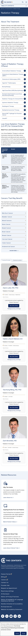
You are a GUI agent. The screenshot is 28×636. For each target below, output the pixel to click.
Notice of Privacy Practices (10, 596)
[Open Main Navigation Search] (22, 2)
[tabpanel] (14, 363)
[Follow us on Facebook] (2, 616)
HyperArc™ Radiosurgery (9, 83)
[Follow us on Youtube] (10, 616)
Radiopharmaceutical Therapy (10, 110)
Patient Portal (5, 574)
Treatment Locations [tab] (17, 260)
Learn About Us (7, 497)
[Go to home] (7, 2)
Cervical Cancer (7, 239)
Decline (17, 633)
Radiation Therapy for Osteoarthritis (12, 99)
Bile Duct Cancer (7, 213)
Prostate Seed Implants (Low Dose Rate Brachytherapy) (12, 94)
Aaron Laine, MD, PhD (10, 288)
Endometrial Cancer (8, 246)
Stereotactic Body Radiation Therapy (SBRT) (12, 74)
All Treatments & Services (9, 8)
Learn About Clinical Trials (11, 548)
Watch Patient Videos (9, 521)
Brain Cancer (6, 231)
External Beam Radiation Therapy (11, 71)
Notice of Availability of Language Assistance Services (12, 600)
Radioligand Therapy (8, 106)
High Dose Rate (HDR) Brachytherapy (12, 90)
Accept (23, 633)
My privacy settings (7, 591)
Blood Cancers (6, 220)
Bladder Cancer (7, 217)
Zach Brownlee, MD (10, 441)
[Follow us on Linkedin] (19, 616)
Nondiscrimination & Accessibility (12, 604)
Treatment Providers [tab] (6, 260)
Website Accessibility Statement (11, 609)
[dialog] (14, 629)
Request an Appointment (9, 588)
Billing (3, 577)
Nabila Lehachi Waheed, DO (13, 339)
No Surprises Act (6, 606)
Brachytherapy (6, 86)
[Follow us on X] (6, 616)
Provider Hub (5, 585)
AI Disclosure (5, 594)
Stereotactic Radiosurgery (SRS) (11, 79)
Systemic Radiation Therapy (10, 102)
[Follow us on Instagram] (15, 616)
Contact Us (4, 582)
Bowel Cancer (6, 228)
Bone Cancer (6, 224)
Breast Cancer (6, 235)
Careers (3, 579)
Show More (13, 250)
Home (3, 8)
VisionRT (4, 118)
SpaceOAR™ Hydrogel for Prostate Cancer (12, 114)
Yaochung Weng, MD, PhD (12, 390)
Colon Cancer (6, 243)
